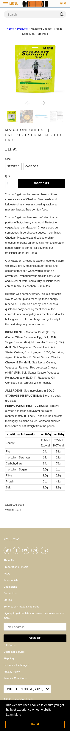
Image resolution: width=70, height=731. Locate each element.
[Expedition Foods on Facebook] (17, 550)
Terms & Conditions (15, 678)
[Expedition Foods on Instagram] (35, 550)
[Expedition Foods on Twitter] (8, 550)
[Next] (43, 103)
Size (8, 158)
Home (10, 28)
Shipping (9, 658)
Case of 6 (31, 166)
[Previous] (27, 103)
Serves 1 (13, 166)
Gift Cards (9, 645)
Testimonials (11, 580)
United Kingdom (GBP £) (25, 689)
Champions (10, 586)
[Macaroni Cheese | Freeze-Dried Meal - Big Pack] (35, 69)
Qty (7, 176)
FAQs (7, 573)
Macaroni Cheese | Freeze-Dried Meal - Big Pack (33, 135)
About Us (9, 560)
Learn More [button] (13, 714)
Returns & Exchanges (16, 665)
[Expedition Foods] (35, 3)
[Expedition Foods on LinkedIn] (45, 550)
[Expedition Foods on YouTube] (26, 550)
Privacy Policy (12, 671)
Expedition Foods (23, 698)
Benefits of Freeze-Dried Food (21, 606)
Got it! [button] (35, 724)
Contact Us (10, 593)
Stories (8, 599)
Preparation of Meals (16, 566)
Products (22, 28)
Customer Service (14, 651)
